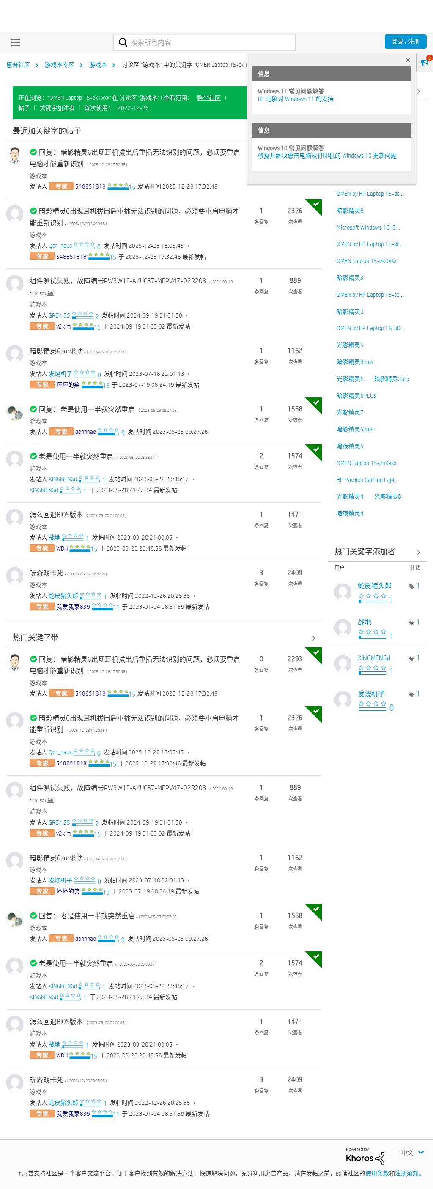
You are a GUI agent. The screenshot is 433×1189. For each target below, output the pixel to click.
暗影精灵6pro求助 (78, 351)
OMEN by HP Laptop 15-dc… (370, 193)
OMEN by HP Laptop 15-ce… (370, 295)
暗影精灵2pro (391, 379)
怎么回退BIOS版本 (78, 514)
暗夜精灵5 (350, 446)
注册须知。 (410, 1173)
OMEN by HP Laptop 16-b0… (370, 328)
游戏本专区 (59, 64)
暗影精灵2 (350, 311)
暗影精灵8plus (355, 362)
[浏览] (13, 42)
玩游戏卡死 (68, 573)
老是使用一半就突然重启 (98, 456)
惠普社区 (18, 64)
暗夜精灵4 (350, 513)
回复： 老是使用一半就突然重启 (108, 409)
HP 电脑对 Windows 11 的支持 (296, 99)
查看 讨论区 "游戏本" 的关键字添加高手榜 (377, 552)
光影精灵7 (350, 412)
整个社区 (209, 97)
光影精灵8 (387, 496)
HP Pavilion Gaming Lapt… (368, 480)
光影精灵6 (350, 379)
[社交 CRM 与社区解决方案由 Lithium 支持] (365, 1155)
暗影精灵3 (350, 278)
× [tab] (408, 60)
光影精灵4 (350, 496)
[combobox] (204, 42)
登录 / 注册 (406, 41)
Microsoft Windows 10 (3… (368, 227)
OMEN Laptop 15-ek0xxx (366, 261)
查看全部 (164, 131)
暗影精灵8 (350, 210)
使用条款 (377, 1173)
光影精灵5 (350, 345)
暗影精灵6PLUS (356, 396)
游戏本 (98, 64)
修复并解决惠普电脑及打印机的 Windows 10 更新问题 (327, 155)
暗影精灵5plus (355, 429)
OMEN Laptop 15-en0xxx (366, 463)
